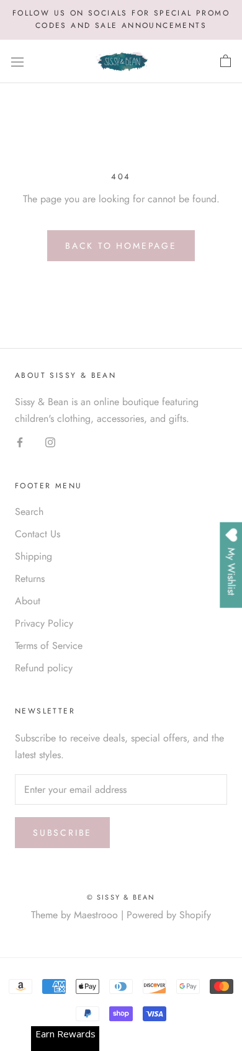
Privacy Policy (44, 623)
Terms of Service (49, 645)
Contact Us (37, 534)
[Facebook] (20, 442)
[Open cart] (225, 61)
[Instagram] (50, 442)
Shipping (33, 556)
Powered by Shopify (169, 915)
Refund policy (44, 668)
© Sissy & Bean (121, 897)
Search (29, 511)
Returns (30, 578)
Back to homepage (121, 245)
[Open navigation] (17, 61)
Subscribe (62, 832)
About (27, 601)
